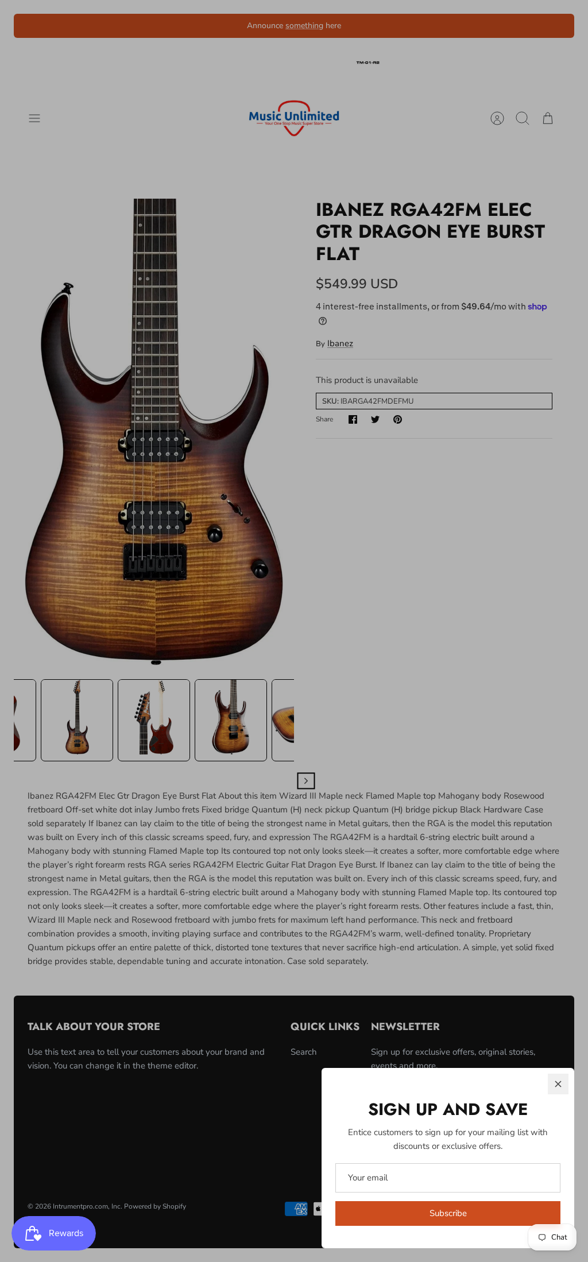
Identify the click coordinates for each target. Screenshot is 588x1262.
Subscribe (448, 1213)
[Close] (558, 1084)
